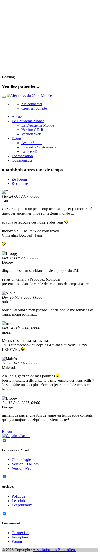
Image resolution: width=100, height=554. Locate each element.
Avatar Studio (31, 143)
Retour (7, 431)
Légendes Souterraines (38, 147)
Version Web (31, 134)
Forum (17, 541)
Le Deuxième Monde (37, 125)
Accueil (18, 116)
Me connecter (31, 104)
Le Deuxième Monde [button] (28, 121)
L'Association (22, 156)
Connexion (20, 533)
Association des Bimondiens (54, 550)
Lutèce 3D (29, 151)
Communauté (22, 160)
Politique (18, 496)
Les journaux (22, 505)
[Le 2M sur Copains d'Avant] (16, 436)
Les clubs (19, 501)
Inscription (20, 537)
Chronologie (21, 460)
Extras (16, 138)
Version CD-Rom (34, 130)
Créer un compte (34, 108)
